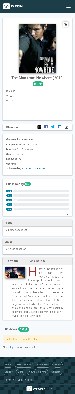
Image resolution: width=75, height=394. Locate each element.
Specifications (37, 260)
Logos (30, 379)
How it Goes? (24, 364)
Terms (7, 379)
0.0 (22, 329)
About (8, 364)
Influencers (42, 364)
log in (13, 347)
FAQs (43, 371)
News (32, 371)
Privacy (19, 379)
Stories (9, 371)
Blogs (57, 364)
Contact (55, 371)
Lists (20, 371)
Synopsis (13, 260)
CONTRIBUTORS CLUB (34, 168)
